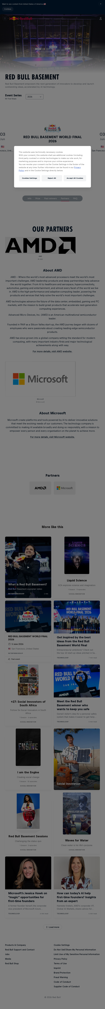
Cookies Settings (29, 178)
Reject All (52, 178)
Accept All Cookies (75, 178)
